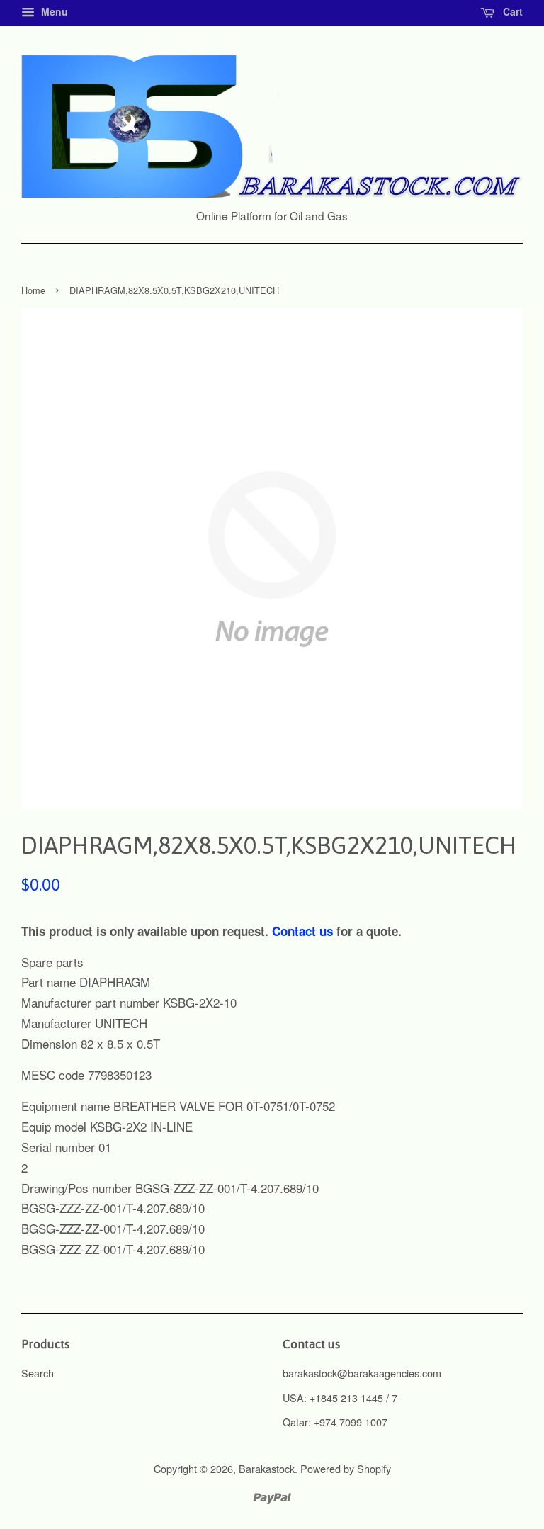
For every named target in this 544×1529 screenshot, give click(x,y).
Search (37, 1372)
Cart (511, 11)
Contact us (302, 931)
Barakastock (267, 1468)
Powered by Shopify (345, 1468)
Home (33, 290)
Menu (53, 11)
